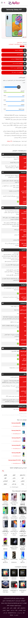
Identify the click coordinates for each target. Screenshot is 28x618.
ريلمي (14, 478)
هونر (5, 478)
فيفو (14, 481)
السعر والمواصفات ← (16, 426)
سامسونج (22, 475)
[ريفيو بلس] (14, 3)
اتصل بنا (16, 615)
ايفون (14, 475)
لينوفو (5, 484)
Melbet (11, 615)
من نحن (5, 612)
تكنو (24, 612)
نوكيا (22, 484)
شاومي (22, 481)
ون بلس (14, 484)
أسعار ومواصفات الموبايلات (16, 44)
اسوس (4, 610)
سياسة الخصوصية (12, 612)
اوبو (23, 478)
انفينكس (5, 481)
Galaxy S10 (9, 141)
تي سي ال (19, 612)
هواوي (5, 475)
